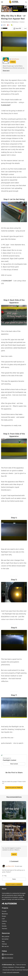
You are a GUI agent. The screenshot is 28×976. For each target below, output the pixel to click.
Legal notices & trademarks (11, 972)
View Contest (14, 764)
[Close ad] (25, 6)
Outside (4, 926)
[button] (2, 2)
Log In (14, 854)
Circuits (4, 911)
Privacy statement (8, 967)
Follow (13, 62)
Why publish (5, 936)
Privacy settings (20, 967)
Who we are (5, 946)
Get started (5, 939)
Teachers (4, 928)
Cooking (4, 921)
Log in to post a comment (14, 884)
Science (22, 22)
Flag (5, 875)
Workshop (15, 22)
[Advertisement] (14, 8)
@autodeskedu (8, 958)
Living (4, 924)
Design (4, 916)
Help (3, 941)
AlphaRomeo (6, 22)
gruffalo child (10, 866)
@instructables (8, 954)
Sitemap (4, 944)
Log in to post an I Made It (14, 787)
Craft (3, 919)
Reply (14, 879)
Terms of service (21, 965)
